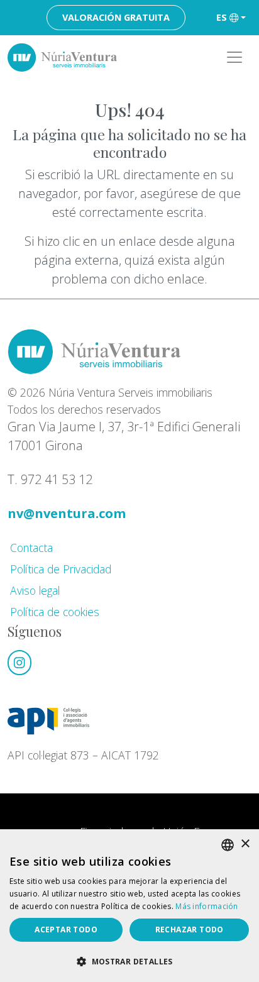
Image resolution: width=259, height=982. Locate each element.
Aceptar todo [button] (66, 929)
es (221, 17)
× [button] (245, 844)
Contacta (31, 547)
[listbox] (227, 845)
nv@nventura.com (67, 513)
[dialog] (129, 905)
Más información (206, 906)
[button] (129, 961)
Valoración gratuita (116, 17)
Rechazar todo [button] (189, 929)
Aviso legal (35, 590)
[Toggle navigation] (234, 57)
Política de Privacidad (60, 569)
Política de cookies (54, 611)
